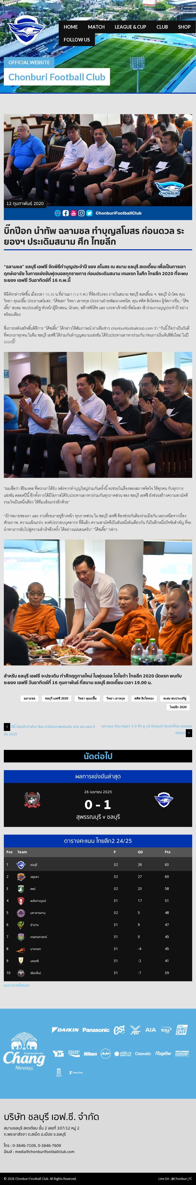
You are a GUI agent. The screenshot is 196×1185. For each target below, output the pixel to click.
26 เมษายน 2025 (98, 792)
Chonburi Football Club (56, 76)
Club (162, 27)
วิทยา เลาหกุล (115, 698)
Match (96, 27)
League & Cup (130, 27)
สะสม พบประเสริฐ (175, 698)
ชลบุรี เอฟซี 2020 (56, 698)
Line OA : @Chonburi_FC (175, 1179)
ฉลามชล (29, 698)
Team (22, 852)
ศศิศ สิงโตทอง (144, 698)
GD (140, 852)
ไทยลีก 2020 (178, 707)
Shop (184, 27)
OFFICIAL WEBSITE (29, 62)
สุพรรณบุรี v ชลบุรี (98, 817)
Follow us (77, 39)
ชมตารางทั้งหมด (16, 985)
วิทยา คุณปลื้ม (87, 698)
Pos (9, 852)
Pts (167, 852)
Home (71, 27)
